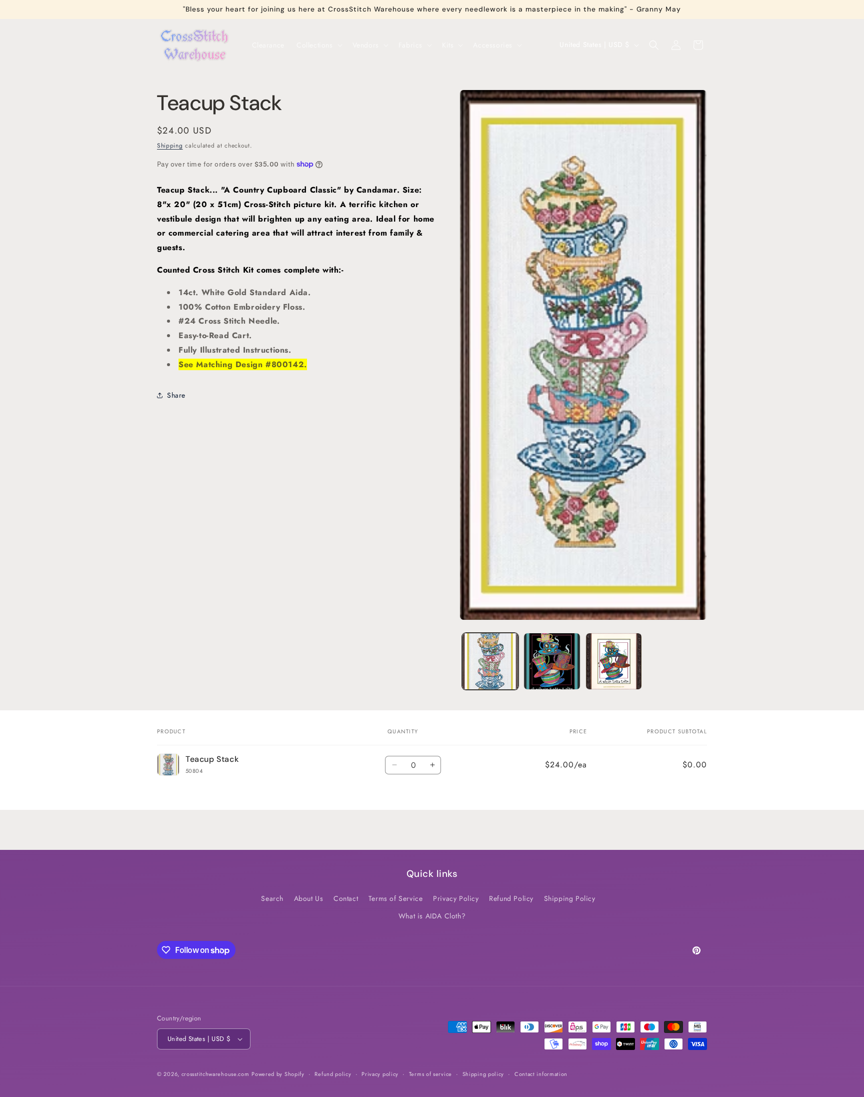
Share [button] (176, 395)
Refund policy (332, 1074)
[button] (318, 45)
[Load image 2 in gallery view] (552, 661)
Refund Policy (511, 898)
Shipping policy (483, 1074)
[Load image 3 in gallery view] (614, 661)
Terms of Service (395, 898)
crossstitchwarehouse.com (216, 1074)
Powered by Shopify (278, 1074)
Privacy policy (380, 1074)
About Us (309, 898)
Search (272, 898)
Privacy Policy (455, 898)
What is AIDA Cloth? (432, 916)
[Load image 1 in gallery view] (490, 661)
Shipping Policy (570, 898)
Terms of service (430, 1074)
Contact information (541, 1074)
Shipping (170, 145)
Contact (346, 898)
